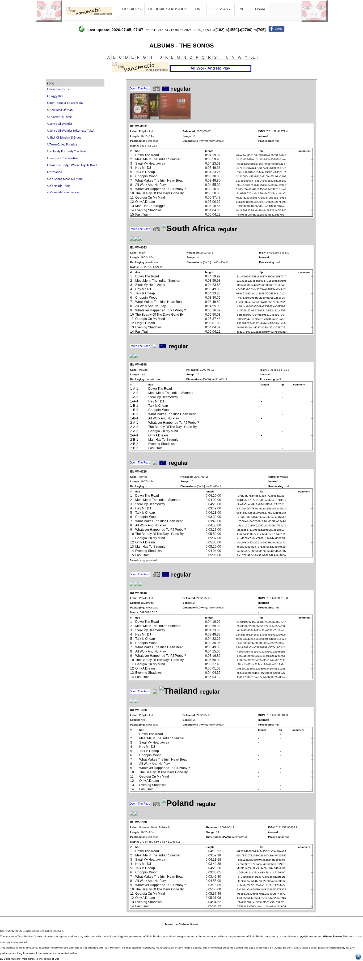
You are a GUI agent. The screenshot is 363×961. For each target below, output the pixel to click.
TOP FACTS (130, 9)
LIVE (199, 9)
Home (260, 9)
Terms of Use (171, 924)
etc (253, 57)
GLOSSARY (220, 9)
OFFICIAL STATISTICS (167, 9)
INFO (242, 9)
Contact (194, 924)
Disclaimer (184, 924)
